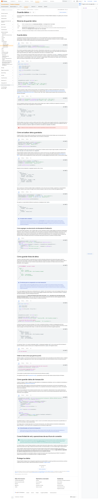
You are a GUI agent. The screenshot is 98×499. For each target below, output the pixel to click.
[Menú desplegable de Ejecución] (23, 1)
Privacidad (21, 496)
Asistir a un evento (39, 486)
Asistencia (52, 1)
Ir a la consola (89, 1)
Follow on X (38, 483)
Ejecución (20, 1)
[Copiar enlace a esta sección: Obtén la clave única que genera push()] (42, 355)
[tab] (19, 43)
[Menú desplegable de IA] (22, 6)
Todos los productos (53, 492)
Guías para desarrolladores (19, 480)
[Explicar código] (63, 45)
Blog (85, 1)
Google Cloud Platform (44, 492)
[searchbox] (7, 10)
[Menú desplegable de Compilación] (16, 1)
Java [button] (19, 42)
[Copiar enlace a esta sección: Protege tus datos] (31, 458)
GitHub (16, 486)
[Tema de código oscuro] (65, 45)
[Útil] (65, 9)
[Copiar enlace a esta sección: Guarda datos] (28, 35)
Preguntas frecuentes (60, 488)
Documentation (5, 4)
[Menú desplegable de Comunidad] (48, 1)
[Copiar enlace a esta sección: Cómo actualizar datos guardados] (43, 132)
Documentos (37, 1)
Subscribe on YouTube (39, 485)
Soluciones (27, 1)
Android (27, 492)
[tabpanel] (42, 46)
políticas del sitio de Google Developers (38, 472)
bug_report (93, 4)
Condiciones (17, 496)
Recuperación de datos (32, 375)
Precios (32, 1)
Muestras (16, 483)
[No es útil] (67, 9)
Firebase (18, 9)
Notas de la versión (60, 485)
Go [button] (30, 42)
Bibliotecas (16, 485)
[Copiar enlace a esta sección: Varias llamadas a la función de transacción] (41, 428)
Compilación (13, 1)
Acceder (95, 1)
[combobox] (67, 1)
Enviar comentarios (63, 12)
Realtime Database (14, 4)
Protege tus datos (46, 462)
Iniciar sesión (90, 253)
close (97, 4)
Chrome (32, 492)
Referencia (40, 6)
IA (20, 6)
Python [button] (27, 42)
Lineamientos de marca (61, 486)
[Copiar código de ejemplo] (67, 45)
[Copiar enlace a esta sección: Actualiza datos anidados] (33, 218)
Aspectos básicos (13, 6)
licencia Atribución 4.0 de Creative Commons (46, 471)
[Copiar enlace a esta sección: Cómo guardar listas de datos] (40, 256)
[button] (6, 16)
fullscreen (95, 4)
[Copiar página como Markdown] (33, 12)
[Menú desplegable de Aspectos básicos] (17, 6)
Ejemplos (45, 6)
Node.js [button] (22, 42)
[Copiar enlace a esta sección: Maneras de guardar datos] (37, 21)
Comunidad (45, 1)
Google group (59, 483)
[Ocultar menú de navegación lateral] (12, 497)
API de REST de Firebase (41, 441)
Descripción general (4, 6)
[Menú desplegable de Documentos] (41, 1)
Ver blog (37, 480)
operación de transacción (30, 383)
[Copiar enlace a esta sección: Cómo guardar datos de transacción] (45, 379)
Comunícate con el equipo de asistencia (63, 480)
